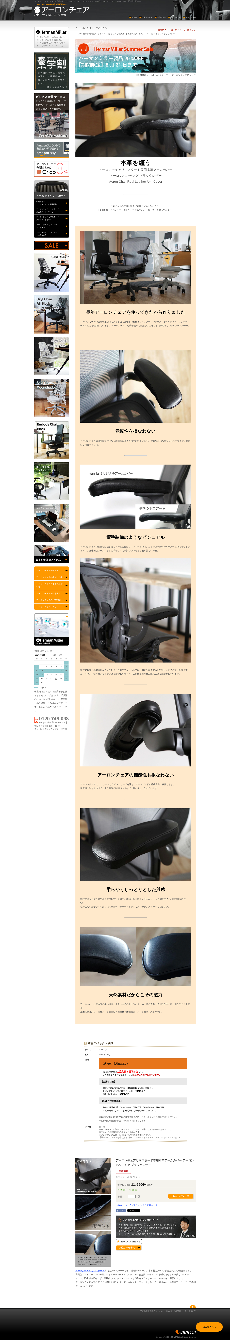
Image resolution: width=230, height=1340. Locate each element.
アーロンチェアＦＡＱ (46, 607)
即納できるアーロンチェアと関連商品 (46, 203)
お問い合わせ (176, 17)
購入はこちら (209, 1327)
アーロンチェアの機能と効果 (49, 577)
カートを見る (191, 17)
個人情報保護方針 (173, 1311)
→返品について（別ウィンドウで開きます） (138, 1205)
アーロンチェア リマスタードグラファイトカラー (47, 218)
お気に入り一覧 (165, 30)
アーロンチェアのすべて (47, 571)
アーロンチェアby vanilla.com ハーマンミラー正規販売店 (61, 9)
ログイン (191, 30)
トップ (78, 34)
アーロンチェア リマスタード (90, 1270)
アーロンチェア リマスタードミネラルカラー (47, 233)
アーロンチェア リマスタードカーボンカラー (47, 226)
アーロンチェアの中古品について (49, 585)
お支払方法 (161, 17)
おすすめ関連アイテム (92, 34)
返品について (190, 1311)
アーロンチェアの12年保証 (48, 600)
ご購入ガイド (147, 17)
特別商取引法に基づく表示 (151, 1311)
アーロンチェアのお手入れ (48, 594)
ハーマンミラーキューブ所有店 (51, 629)
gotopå (193, 1306)
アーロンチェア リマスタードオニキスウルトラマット (47, 210)
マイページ (180, 30)
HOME (134, 17)
